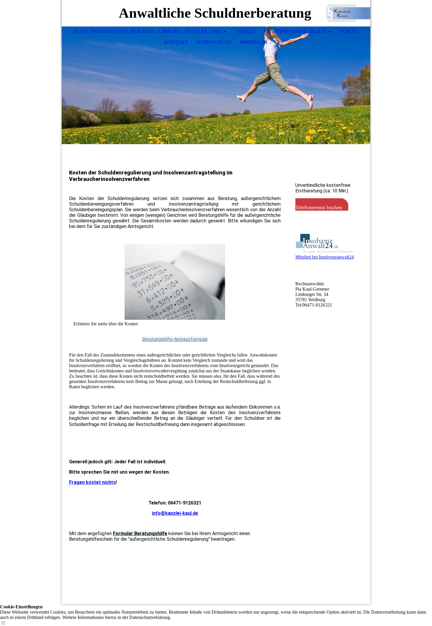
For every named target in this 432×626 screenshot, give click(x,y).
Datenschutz (214, 42)
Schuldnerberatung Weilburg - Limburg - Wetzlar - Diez (147, 31)
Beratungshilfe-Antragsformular (175, 339)
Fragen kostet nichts (92, 482)
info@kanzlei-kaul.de (175, 513)
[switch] (3, 623)
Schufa (349, 31)
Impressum (253, 42)
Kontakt (176, 42)
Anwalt (245, 31)
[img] (348, 13)
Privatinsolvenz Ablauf (295, 31)
